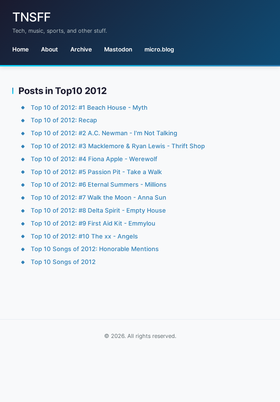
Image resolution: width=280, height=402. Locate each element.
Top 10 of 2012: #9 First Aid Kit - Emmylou (93, 223)
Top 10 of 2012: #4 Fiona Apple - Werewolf (94, 159)
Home (20, 49)
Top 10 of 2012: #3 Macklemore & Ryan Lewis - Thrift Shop (118, 146)
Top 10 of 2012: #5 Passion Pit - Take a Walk (96, 171)
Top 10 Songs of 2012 (63, 261)
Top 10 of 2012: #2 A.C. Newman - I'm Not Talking (104, 133)
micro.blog (159, 49)
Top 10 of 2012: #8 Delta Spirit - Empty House (98, 210)
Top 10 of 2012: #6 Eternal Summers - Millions (99, 184)
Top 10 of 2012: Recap (64, 120)
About (49, 49)
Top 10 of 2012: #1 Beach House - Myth (89, 107)
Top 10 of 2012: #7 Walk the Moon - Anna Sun (98, 197)
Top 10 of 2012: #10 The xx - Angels (84, 236)
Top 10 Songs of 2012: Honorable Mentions (95, 248)
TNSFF (31, 17)
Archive (81, 49)
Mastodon (118, 49)
